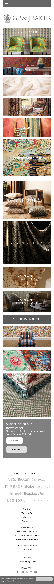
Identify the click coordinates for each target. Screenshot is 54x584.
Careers (27, 517)
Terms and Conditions (27, 531)
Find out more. (11, 581)
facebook (17, 572)
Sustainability (27, 527)
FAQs (27, 553)
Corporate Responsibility (27, 535)
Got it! (44, 579)
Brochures (27, 549)
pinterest (31, 572)
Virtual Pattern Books (27, 545)
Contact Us (27, 521)
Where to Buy (27, 513)
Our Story (27, 509)
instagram (22, 572)
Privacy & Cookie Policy (27, 539)
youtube (35, 572)
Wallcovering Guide (27, 561)
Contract (27, 557)
